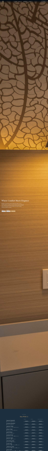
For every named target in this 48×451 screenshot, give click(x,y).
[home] (3, 2)
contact (30, 1)
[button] (5, 211)
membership (25, 1)
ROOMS (16, 1)
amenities (20, 1)
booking (44, 1)
